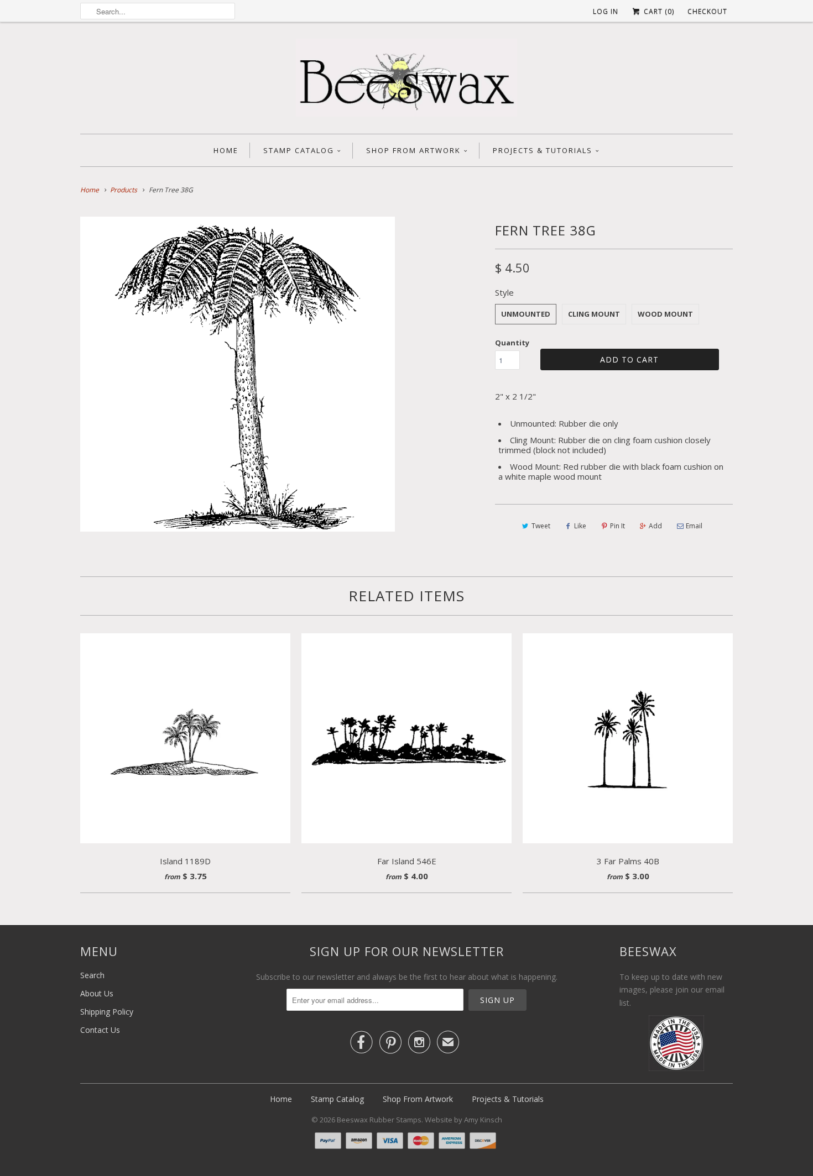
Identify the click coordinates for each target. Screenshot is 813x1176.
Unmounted (525, 314)
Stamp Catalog (298, 150)
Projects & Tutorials (542, 150)
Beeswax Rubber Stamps (379, 1120)
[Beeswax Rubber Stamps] (406, 81)
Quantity (512, 343)
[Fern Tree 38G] (237, 374)
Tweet (540, 526)
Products (123, 190)
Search (92, 975)
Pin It (617, 526)
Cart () (658, 11)
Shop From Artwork (413, 150)
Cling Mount (594, 314)
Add (655, 526)
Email (694, 526)
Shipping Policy (106, 1011)
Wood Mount (665, 314)
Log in (605, 11)
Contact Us (100, 1030)
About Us (96, 993)
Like (580, 526)
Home (225, 150)
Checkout (707, 11)
